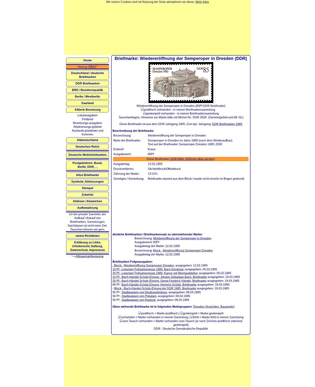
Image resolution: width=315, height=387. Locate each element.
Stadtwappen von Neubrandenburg (144, 292)
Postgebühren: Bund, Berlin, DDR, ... (87, 164)
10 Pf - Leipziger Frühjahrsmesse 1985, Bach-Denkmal (147, 269)
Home (87, 60)
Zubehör (88, 194)
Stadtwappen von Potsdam (139, 296)
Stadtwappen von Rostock (138, 299)
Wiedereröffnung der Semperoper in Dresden (182, 238)
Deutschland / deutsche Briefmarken (87, 75)
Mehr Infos (202, 1)
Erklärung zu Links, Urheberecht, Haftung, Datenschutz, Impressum (87, 246)
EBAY (92, 66)
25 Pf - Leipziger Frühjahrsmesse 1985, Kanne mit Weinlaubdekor (154, 273)
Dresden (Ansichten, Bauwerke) (213, 306)
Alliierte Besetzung (88, 109)
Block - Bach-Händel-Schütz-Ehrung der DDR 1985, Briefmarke (155, 288)
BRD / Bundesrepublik (87, 90)
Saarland (87, 103)
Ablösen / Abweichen (87, 201)
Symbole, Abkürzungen (87, 181)
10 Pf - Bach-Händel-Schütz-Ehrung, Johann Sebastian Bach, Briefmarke (159, 277)
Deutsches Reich (87, 146)
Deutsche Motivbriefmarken (88, 154)
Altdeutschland (87, 140)
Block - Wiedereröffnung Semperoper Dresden (183, 250)
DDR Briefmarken (87, 83)
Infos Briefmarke (87, 175)
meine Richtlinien (88, 235)
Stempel (87, 188)
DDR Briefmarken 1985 (227, 124)
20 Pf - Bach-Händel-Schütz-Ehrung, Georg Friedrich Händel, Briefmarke (159, 280)
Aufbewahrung (87, 207)
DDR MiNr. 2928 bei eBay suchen (192, 159)
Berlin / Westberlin (87, 96)
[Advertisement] (157, 29)
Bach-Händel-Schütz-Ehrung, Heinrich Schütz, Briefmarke (159, 284)
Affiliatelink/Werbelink (89, 256)
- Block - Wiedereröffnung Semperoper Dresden (143, 265)
